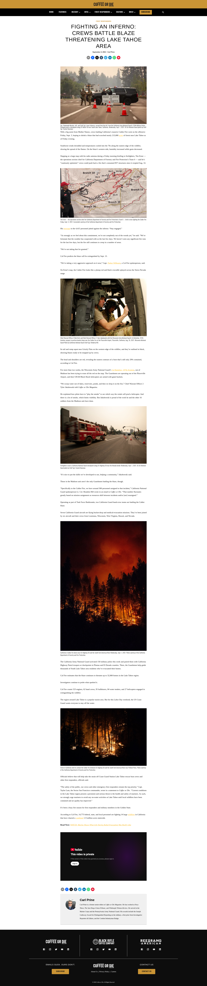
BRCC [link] (131, 12)
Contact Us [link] (146, 971)
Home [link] (51, 12)
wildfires (131, 814)
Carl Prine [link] (111, 52)
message (67, 228)
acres (121, 135)
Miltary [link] (75, 12)
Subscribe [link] (145, 12)
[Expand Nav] (78, 12)
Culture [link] (119, 12)
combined (79, 818)
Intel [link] (86, 12)
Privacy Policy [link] (104, 972)
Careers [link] (113, 972)
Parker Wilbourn (114, 263)
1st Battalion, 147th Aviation (123, 370)
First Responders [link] (102, 12)
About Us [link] (94, 972)
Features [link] (62, 12)
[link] (103, 5)
